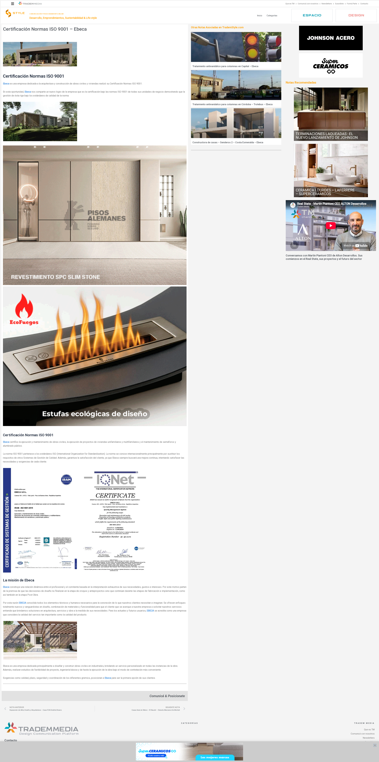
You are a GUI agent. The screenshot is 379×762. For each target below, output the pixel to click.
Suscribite (339, 4)
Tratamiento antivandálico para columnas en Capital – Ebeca (225, 66)
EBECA (22, 602)
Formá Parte (352, 4)
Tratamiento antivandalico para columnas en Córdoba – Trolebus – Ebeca (232, 104)
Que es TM (289, 4)
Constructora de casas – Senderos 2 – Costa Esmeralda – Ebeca (227, 142)
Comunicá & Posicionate (167, 696)
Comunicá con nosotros (308, 4)
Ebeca (6, 83)
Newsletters (327, 4)
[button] (12, 3)
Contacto (364, 4)
